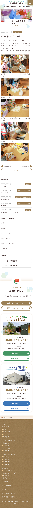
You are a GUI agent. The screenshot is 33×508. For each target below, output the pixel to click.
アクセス (6, 445)
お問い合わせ (6, 485)
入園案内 (5, 482)
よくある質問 (7, 470)
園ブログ (17, 32)
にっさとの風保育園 (10, 265)
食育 (2, 223)
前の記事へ (7, 166)
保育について (7, 429)
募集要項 (6, 475)
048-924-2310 (17, 390)
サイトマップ (6, 489)
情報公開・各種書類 (8, 497)
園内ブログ (7, 448)
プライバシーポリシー (9, 493)
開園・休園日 (5, 238)
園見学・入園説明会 (7, 243)
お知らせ (4, 248)
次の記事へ (25, 166)
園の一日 (6, 434)
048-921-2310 (17, 340)
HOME (4, 424)
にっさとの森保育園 (10, 261)
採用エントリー (8, 478)
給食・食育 (7, 432)
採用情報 (5, 468)
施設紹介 (6, 443)
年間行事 (6, 437)
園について (5, 427)
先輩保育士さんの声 (9, 473)
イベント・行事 (6, 233)
